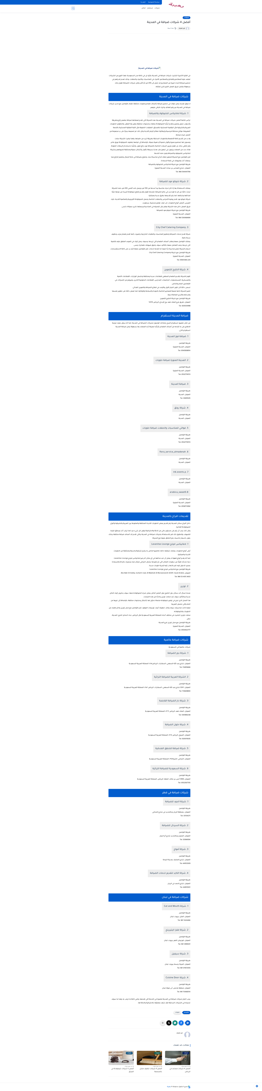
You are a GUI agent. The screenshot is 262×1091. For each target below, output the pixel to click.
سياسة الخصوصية (154, 2)
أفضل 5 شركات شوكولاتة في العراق (122, 1070)
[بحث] (73, 8)
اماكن (144, 8)
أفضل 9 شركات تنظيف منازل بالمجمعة (151, 1070)
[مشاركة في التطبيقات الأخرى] (162, 1022)
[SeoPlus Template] (189, 1086)
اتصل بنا (143, 2)
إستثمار (150, 8)
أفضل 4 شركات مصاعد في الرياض (179, 1070)
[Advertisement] (149, 52)
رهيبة (169, 1087)
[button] (181, 1022)
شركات (157, 8)
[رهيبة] (176, 6)
